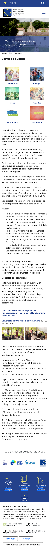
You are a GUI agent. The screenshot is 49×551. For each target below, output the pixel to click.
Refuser (26, 538)
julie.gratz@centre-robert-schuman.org (21, 320)
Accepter (10, 538)
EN (10, 3)
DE (14, 3)
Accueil (4, 53)
